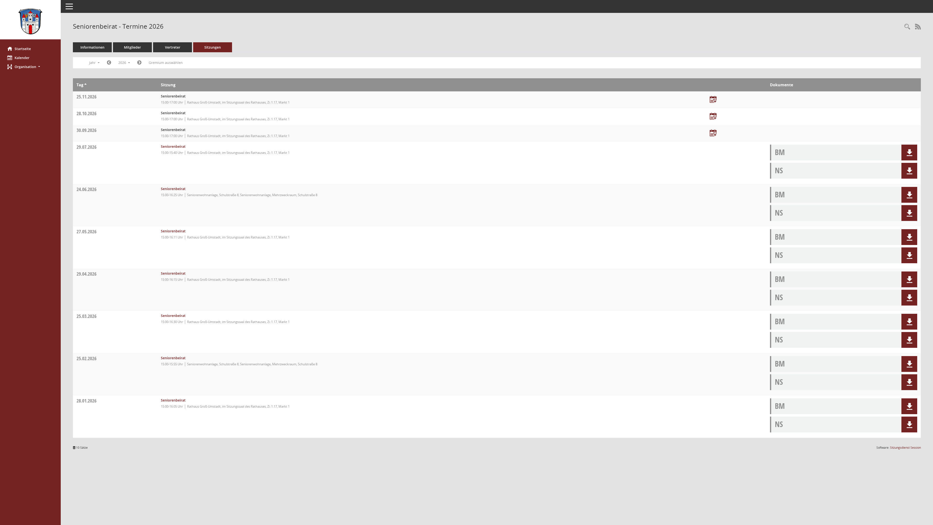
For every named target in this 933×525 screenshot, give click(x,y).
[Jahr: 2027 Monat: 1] (139, 62)
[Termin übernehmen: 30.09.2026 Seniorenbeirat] (713, 133)
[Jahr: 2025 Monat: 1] (109, 62)
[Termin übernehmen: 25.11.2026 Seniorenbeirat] (713, 99)
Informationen (92, 47)
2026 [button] (122, 62)
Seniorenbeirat (173, 146)
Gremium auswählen (166, 62)
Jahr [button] (93, 62)
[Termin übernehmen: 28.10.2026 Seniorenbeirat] (713, 116)
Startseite (23, 48)
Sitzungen (212, 47)
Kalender (22, 57)
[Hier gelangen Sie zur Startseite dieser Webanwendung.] (30, 22)
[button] (30, 66)
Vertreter (172, 47)
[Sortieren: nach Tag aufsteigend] (85, 85)
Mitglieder (132, 47)
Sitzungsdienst (905, 448)
